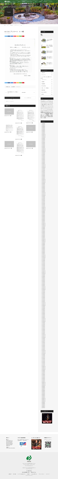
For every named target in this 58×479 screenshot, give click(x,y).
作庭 (42, 112)
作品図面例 (47, 83)
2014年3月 (43, 314)
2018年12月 (43, 239)
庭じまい (43, 115)
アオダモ (43, 101)
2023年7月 (43, 171)
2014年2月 (43, 316)
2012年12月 (43, 334)
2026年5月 (43, 127)
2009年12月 (43, 382)
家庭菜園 (47, 113)
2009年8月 (43, 387)
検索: (41, 34)
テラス (47, 108)
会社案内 (40, 1)
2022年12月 (43, 179)
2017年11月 (43, 256)
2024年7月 (43, 155)
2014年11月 (43, 304)
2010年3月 (43, 378)
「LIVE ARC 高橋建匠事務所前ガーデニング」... (49, 40)
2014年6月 (43, 310)
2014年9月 (43, 306)
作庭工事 (44, 112)
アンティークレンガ (43, 102)
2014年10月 (43, 305)
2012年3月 (43, 346)
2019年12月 (43, 223)
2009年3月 (43, 394)
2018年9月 (43, 243)
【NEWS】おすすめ (29, 1)
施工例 (19, 1)
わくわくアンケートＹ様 (29, 148)
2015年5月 (43, 296)
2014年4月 (43, 313)
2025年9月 (43, 138)
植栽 (47, 115)
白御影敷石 (45, 116)
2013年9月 (43, 322)
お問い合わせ (45, 1)
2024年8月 (43, 154)
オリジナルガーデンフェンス (46, 103)
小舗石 (50, 113)
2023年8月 (43, 170)
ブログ (35, 1)
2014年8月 (43, 308)
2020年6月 (43, 215)
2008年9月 (43, 402)
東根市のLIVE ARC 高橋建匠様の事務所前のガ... (49, 52)
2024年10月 (43, 151)
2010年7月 (43, 373)
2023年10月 (43, 167)
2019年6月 (43, 231)
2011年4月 (43, 361)
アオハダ (46, 101)
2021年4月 (43, 203)
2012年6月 (43, 342)
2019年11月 (43, 224)
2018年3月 (43, 251)
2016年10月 (43, 273)
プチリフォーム (47, 79)
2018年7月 (43, 245)
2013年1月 (43, 333)
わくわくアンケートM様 (18, 139)
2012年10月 (43, 337)
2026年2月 (43, 131)
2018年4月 (43, 249)
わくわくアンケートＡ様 (8, 115)
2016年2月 (43, 284)
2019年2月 (43, 236)
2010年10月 (43, 369)
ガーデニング (45, 104)
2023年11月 (43, 166)
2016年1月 (43, 285)
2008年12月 (43, 398)
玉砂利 (42, 116)
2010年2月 (43, 379)
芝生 (49, 116)
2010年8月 (43, 371)
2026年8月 (43, 123)
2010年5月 (43, 375)
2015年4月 (43, 297)
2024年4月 (43, 159)
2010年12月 (43, 366)
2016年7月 (43, 277)
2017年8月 (43, 260)
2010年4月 (43, 377)
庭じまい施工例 (47, 92)
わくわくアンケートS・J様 (8, 148)
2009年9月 (43, 386)
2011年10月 (43, 353)
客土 (44, 113)
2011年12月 (43, 350)
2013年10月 (43, 321)
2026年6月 (43, 126)
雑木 (45, 117)
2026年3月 (43, 130)
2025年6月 (43, 142)
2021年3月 (43, 204)
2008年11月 (43, 399)
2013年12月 (43, 318)
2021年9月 (43, 196)
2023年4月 (43, 175)
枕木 (45, 115)
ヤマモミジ (46, 111)
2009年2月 (43, 395)
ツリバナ (44, 108)
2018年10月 (43, 241)
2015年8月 (43, 292)
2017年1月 (43, 269)
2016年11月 (43, 272)
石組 (47, 116)
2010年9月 (43, 370)
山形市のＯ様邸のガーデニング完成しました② (49, 58)
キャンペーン (47, 74)
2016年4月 (43, 281)
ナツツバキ (50, 108)
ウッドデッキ (47, 102)
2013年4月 (43, 329)
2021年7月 (43, 199)
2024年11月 (43, 150)
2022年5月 (43, 187)
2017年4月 (43, 265)
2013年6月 (43, 326)
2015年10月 (43, 289)
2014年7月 (43, 309)
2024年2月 (43, 162)
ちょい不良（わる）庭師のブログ (47, 76)
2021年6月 (43, 200)
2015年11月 (43, 288)
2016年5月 (43, 280)
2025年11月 (43, 135)
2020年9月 (43, 211)
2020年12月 (43, 207)
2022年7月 (43, 184)
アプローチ (50, 101)
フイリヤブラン (50, 109)
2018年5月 (43, 248)
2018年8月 (43, 244)
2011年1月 (43, 365)
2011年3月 (43, 362)
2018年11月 (43, 240)
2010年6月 (43, 374)
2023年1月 (43, 178)
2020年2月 (43, 220)
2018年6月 (43, 247)
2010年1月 (43, 381)
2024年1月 (43, 163)
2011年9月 (43, 354)
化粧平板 (48, 112)
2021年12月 (43, 192)
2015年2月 (43, 300)
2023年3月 (43, 176)
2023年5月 (43, 174)
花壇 (51, 116)
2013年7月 (43, 325)
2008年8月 (43, 403)
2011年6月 (43, 358)
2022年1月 (43, 191)
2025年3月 (43, 146)
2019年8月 (43, 228)
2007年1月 (43, 407)
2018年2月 (43, 252)
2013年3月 (43, 330)
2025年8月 (43, 139)
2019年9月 (43, 227)
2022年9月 (43, 183)
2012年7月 (43, 341)
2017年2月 (43, 268)
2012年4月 (43, 345)
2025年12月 (43, 134)
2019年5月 (43, 232)
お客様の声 (8, 33)
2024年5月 (43, 158)
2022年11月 (43, 180)
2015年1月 (43, 301)
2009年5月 (43, 391)
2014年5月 (43, 312)
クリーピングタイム (44, 107)
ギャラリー (50, 1)
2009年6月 (43, 390)
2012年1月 (43, 349)
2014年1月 (43, 317)
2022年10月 (43, 182)
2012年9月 (43, 338)
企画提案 (23, 1)
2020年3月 (43, 219)
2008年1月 (43, 406)
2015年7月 (43, 293)
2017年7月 (43, 261)
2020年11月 (43, 208)
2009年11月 (43, 383)
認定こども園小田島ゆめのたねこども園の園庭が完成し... (49, 46)
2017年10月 (43, 257)
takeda (9, 86)
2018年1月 (43, 253)
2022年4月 (43, 188)
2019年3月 (43, 235)
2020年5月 (43, 216)
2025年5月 (43, 143)
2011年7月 (43, 357)
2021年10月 (43, 195)
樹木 (49, 115)
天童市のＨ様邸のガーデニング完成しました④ (49, 63)
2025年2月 (43, 147)
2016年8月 (43, 276)
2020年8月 (43, 212)
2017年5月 (43, 264)
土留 (50, 112)
